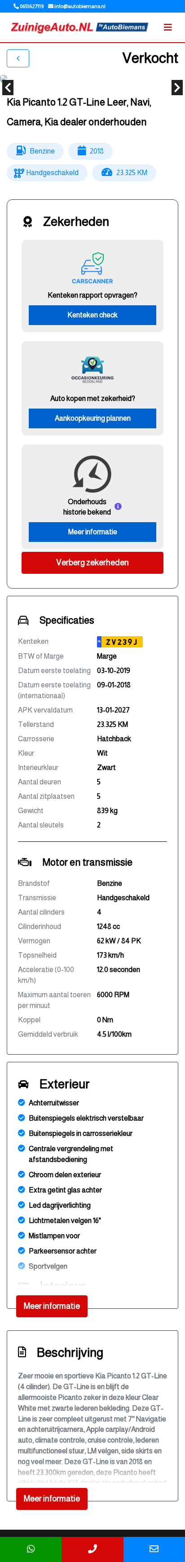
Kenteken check (92, 315)
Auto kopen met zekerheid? (92, 398)
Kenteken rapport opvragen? (92, 295)
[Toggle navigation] (168, 27)
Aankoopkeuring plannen (93, 418)
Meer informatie (92, 532)
